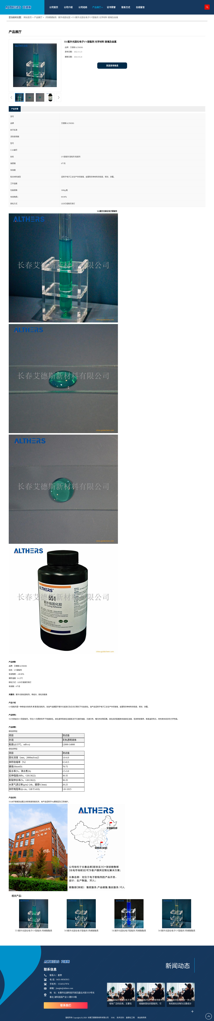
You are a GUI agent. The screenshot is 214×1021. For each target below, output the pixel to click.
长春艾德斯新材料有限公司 (98, 1018)
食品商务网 (141, 1018)
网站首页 (28, 17)
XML (113, 1018)
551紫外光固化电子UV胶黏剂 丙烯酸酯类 (33, 931)
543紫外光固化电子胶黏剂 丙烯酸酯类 (81, 931)
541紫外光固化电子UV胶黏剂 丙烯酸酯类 (176, 931)
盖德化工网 (130, 1018)
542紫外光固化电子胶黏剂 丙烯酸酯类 (129, 931)
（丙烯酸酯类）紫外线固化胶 (57, 17)
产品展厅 (38, 17)
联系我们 (65, 1005)
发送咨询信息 (112, 65)
